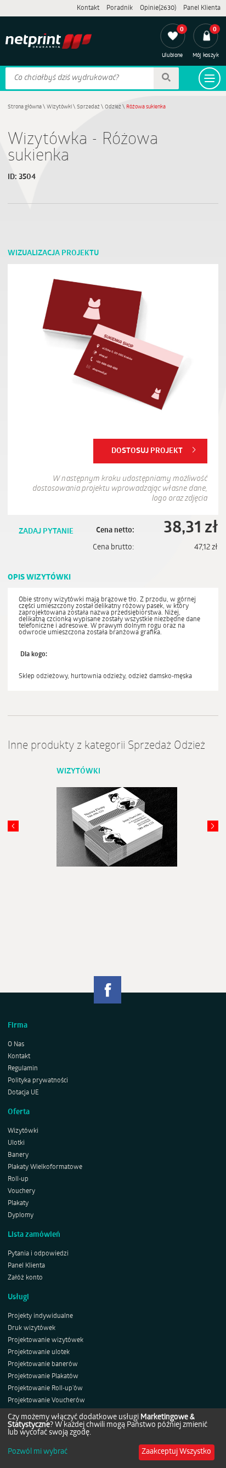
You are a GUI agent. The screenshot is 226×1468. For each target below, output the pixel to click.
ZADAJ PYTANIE (46, 531)
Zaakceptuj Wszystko (176, 1452)
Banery (18, 1155)
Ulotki (16, 1143)
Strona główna (25, 107)
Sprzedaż (88, 107)
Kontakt (88, 8)
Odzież (113, 107)
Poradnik (119, 8)
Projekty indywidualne (40, 1316)
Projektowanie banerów (43, 1364)
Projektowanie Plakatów (43, 1376)
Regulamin (23, 1068)
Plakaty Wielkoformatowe (45, 1167)
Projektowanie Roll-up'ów (45, 1388)
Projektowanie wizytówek (45, 1340)
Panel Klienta (202, 8)
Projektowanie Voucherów (46, 1400)
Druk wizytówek (31, 1328)
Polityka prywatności (38, 1080)
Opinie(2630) (158, 8)
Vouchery (21, 1191)
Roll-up (18, 1179)
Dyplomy (20, 1215)
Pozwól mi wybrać (37, 1452)
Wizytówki (59, 107)
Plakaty (18, 1203)
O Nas (16, 1044)
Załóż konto (25, 1278)
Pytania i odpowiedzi (38, 1254)
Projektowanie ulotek (39, 1352)
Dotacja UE (23, 1092)
